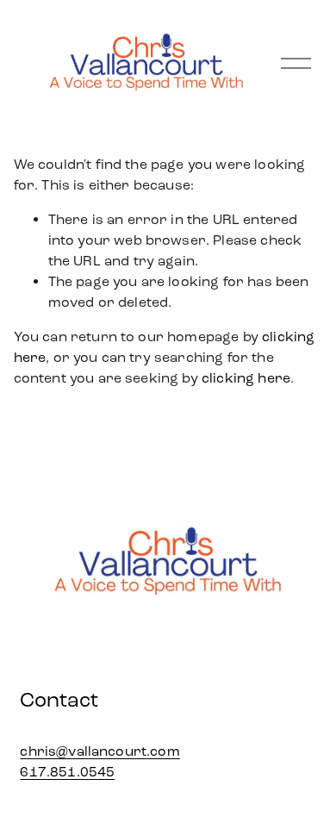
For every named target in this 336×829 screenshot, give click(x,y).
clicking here (246, 378)
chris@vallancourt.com (99, 751)
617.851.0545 (67, 772)
